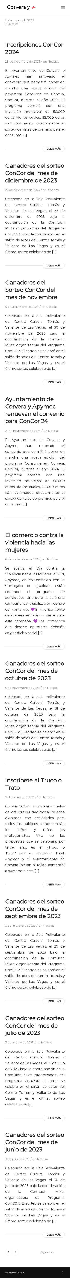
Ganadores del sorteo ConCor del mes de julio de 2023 (34, 1025)
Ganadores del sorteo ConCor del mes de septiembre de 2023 (34, 909)
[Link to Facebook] (62, 1272)
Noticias (53, 61)
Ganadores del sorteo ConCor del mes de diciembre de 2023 (34, 173)
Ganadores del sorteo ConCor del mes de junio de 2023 (34, 1142)
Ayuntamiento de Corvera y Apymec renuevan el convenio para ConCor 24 (34, 410)
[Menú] (63, 7)
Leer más (53, 148)
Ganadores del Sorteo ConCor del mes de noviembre (31, 290)
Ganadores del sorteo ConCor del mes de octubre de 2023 (34, 671)
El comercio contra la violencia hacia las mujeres (34, 542)
